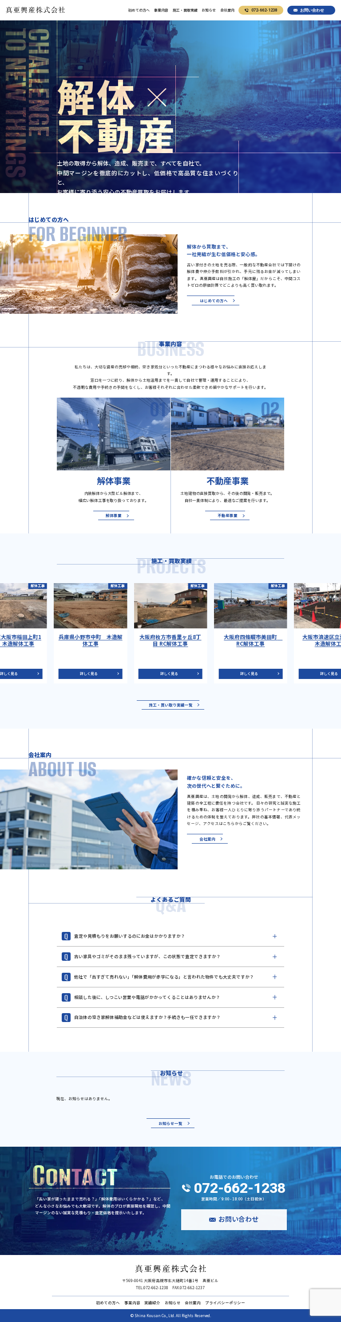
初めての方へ (139, 10)
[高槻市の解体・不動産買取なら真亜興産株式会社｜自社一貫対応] (35, 10)
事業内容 (161, 10)
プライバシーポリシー (225, 1303)
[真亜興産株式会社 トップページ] (170, 1269)
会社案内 (227, 10)
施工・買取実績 (185, 10)
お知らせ (209, 10)
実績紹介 (152, 1303)
